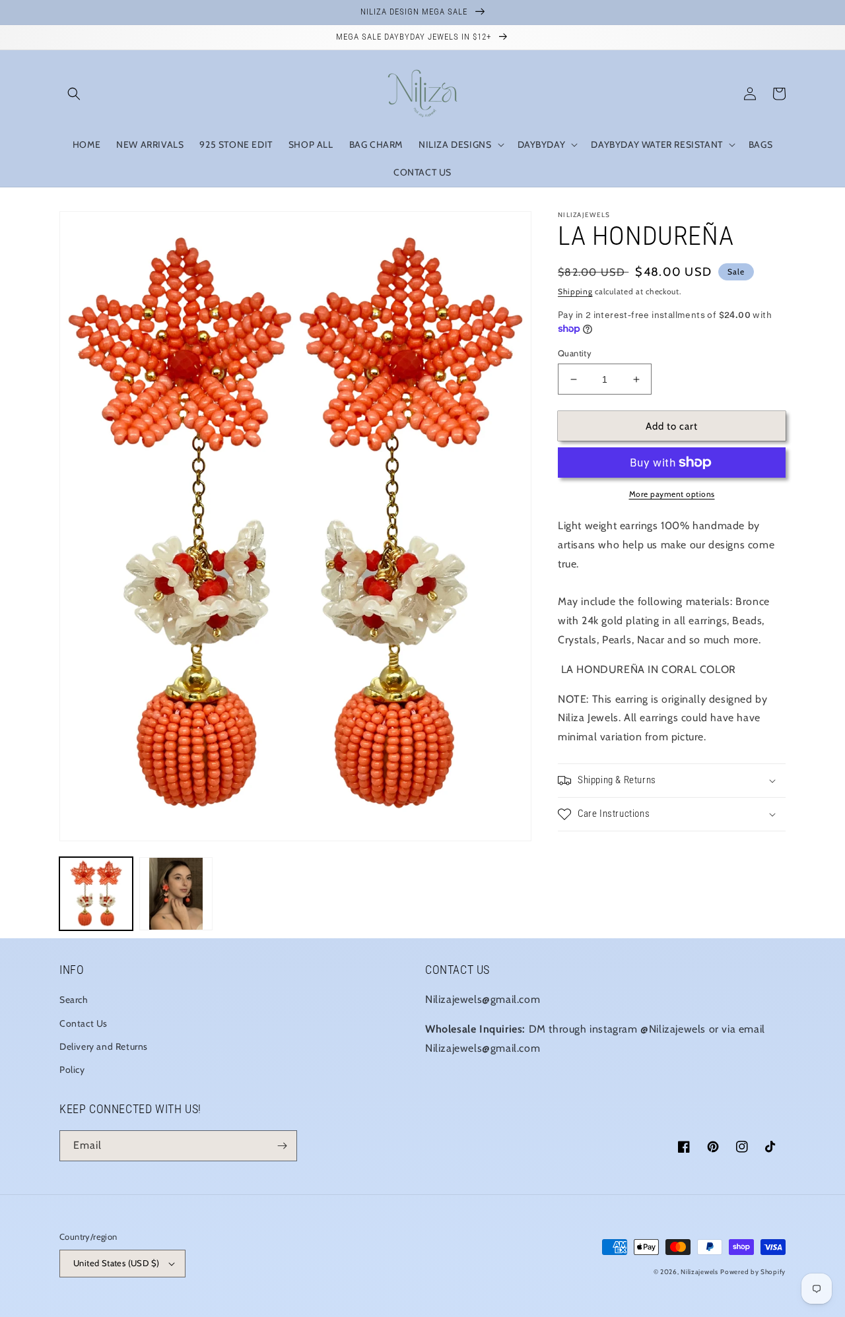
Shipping (575, 291)
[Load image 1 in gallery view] (96, 893)
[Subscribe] (281, 1145)
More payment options (672, 494)
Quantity (575, 353)
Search (73, 1000)
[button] (73, 93)
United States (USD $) (116, 1263)
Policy (72, 1070)
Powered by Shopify (753, 1272)
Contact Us (83, 1023)
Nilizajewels (699, 1272)
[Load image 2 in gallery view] (176, 893)
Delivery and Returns (103, 1046)
